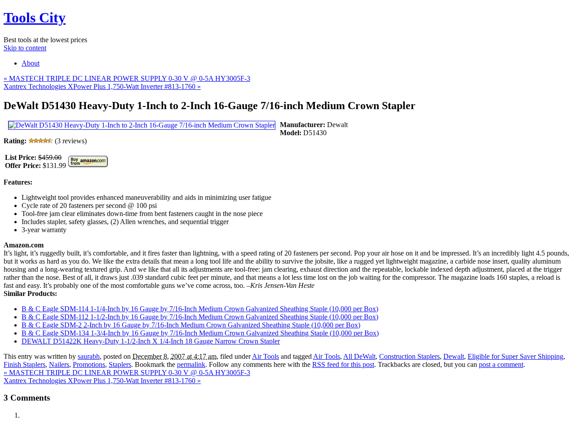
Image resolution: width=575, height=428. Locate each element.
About (31, 63)
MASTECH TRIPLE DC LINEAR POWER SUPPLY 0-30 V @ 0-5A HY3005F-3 (127, 78)
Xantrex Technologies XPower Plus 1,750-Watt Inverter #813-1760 (102, 86)
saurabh (89, 356)
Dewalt (453, 356)
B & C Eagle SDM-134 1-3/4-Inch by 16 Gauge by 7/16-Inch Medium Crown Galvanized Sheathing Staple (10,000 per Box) (200, 333)
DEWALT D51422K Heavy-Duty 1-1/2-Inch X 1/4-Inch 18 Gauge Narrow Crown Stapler (151, 341)
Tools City (35, 17)
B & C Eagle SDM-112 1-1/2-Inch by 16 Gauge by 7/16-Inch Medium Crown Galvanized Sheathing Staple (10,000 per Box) (200, 317)
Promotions (89, 364)
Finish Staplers (24, 364)
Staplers (120, 364)
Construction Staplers (409, 356)
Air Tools (265, 356)
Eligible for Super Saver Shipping (515, 356)
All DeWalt (359, 356)
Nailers (59, 364)
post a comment (501, 364)
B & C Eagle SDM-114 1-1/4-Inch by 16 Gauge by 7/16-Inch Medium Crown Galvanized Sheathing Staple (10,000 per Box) (200, 309)
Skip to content (25, 48)
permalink (191, 364)
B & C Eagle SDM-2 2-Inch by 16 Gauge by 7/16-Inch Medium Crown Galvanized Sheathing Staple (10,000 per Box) (191, 325)
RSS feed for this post (343, 364)
